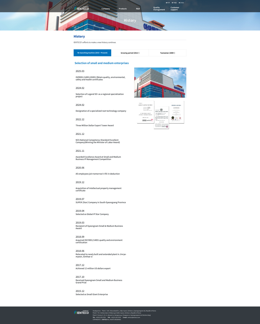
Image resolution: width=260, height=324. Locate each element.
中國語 (175, 3)
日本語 (182, 3)
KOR (168, 3)
